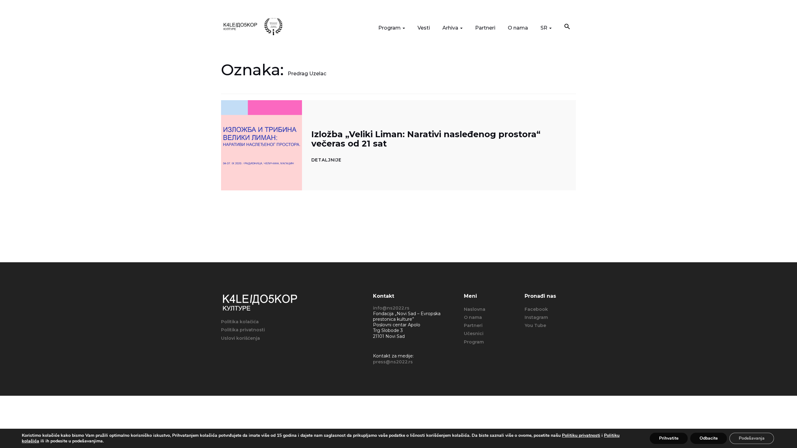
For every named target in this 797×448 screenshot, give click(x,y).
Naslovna (474, 309)
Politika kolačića (240, 321)
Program (390, 28)
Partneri (485, 28)
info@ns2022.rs (391, 308)
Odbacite (709, 438)
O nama (518, 28)
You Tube (535, 325)
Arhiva (451, 28)
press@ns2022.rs (393, 362)
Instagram (536, 317)
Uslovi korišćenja (240, 338)
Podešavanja (752, 438)
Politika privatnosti (243, 330)
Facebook (536, 309)
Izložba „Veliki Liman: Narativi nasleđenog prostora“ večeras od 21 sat (425, 139)
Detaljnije (326, 160)
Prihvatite (668, 438)
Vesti (423, 28)
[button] (567, 27)
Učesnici (473, 333)
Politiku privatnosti (581, 435)
